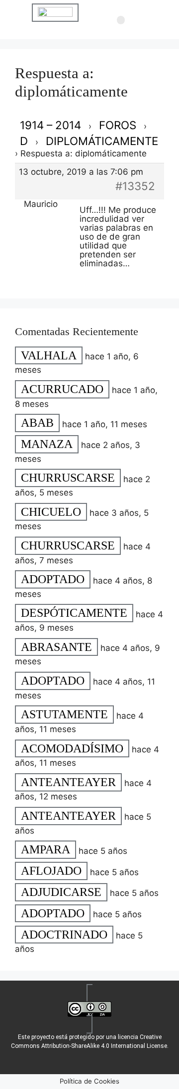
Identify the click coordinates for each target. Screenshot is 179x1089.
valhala (49, 355)
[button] (121, 20)
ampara (45, 849)
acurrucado (62, 389)
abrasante (56, 647)
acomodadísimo (72, 748)
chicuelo (51, 511)
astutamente (64, 714)
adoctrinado (64, 934)
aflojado (51, 871)
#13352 (135, 186)
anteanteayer (68, 782)
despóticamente (74, 613)
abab (37, 423)
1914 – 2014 (50, 125)
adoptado (53, 579)
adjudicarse (61, 892)
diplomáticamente (102, 141)
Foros (117, 125)
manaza (47, 444)
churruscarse (68, 478)
